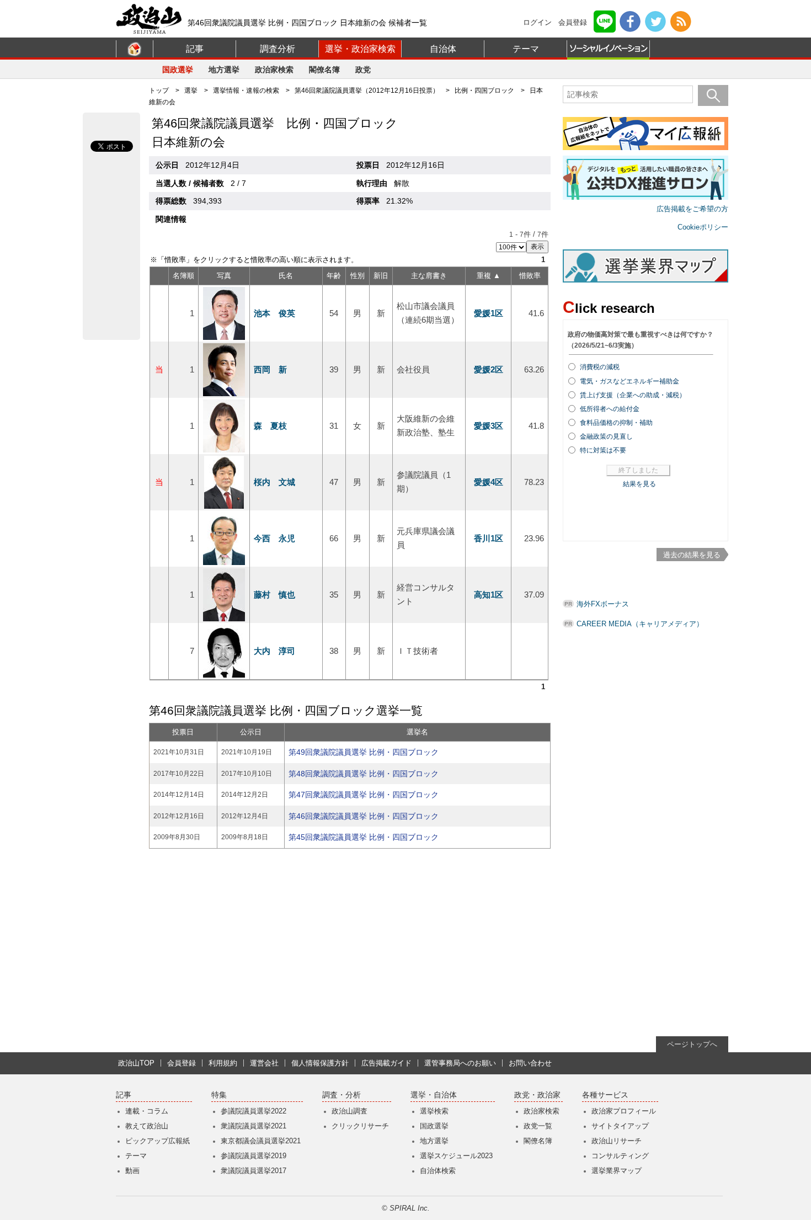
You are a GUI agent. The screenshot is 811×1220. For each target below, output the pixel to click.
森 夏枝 (270, 425)
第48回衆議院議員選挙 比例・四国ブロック (364, 773)
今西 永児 (274, 538)
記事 (195, 49)
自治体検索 (438, 1170)
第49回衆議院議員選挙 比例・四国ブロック (364, 752)
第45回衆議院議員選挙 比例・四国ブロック (364, 837)
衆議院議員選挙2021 (253, 1126)
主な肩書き (429, 275)
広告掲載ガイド (386, 1063)
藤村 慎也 (274, 594)
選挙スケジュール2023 (456, 1155)
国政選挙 (177, 69)
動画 (132, 1170)
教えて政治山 (146, 1126)
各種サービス (605, 1095)
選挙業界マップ (616, 1170)
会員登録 (572, 22)
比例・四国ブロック (484, 90)
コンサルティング (620, 1155)
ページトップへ (692, 1044)
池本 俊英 (274, 313)
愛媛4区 (488, 482)
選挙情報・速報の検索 (246, 90)
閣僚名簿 (324, 69)
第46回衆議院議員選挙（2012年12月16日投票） (367, 90)
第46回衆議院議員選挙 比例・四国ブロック (364, 816)
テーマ (526, 49)
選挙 (191, 90)
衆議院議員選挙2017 (253, 1170)
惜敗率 (530, 275)
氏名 (286, 275)
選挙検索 (434, 1111)
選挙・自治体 (433, 1095)
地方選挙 (224, 69)
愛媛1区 (488, 313)
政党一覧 (538, 1126)
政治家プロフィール (623, 1111)
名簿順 (183, 275)
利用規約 (223, 1063)
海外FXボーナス (603, 604)
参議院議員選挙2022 (253, 1111)
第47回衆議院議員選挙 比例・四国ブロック (364, 794)
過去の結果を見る (692, 555)
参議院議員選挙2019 (253, 1155)
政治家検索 (274, 69)
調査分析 (277, 49)
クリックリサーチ (360, 1126)
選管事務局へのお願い (460, 1063)
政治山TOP (136, 1063)
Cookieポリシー (702, 227)
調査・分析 (341, 1095)
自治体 (443, 49)
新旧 (381, 275)
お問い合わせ (530, 1063)
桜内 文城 (274, 482)
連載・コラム (146, 1111)
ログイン (537, 22)
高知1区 (488, 594)
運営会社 (264, 1063)
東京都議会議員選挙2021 (261, 1140)
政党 (363, 69)
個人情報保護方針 (320, 1063)
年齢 (334, 275)
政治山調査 (349, 1111)
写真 (224, 275)
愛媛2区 (488, 369)
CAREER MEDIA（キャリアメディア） (640, 624)
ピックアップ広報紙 (157, 1140)
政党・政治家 (537, 1095)
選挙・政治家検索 (360, 49)
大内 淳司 (274, 651)
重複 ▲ (488, 275)
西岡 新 (270, 369)
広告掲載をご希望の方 (692, 209)
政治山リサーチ (616, 1140)
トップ (159, 90)
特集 (219, 1095)
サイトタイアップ (620, 1126)
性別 (357, 275)
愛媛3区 (488, 425)
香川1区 (488, 538)
